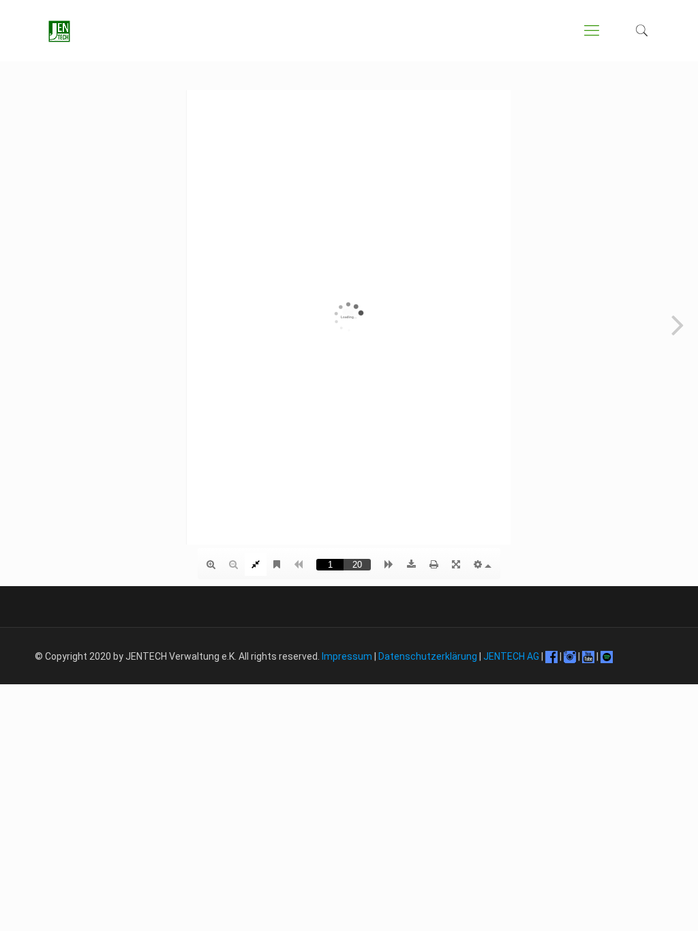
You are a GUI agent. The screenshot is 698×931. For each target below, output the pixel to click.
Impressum (347, 656)
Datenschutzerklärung (427, 656)
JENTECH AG (511, 656)
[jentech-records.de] (59, 30)
